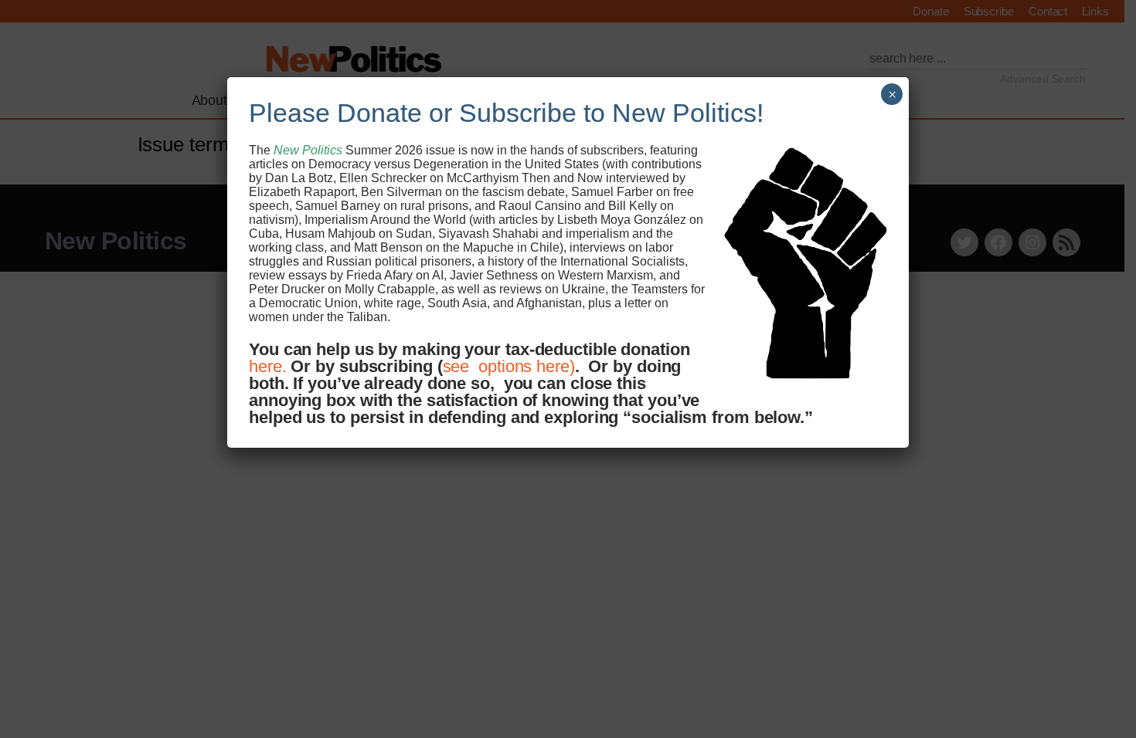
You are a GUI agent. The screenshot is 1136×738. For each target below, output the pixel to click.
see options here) (509, 366)
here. (268, 366)
